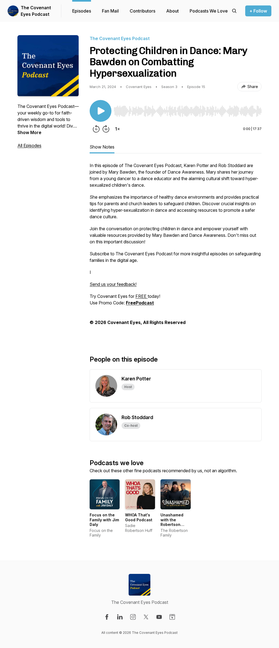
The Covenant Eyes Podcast (36, 11)
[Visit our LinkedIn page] (120, 617)
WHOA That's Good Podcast (138, 517)
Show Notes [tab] (102, 147)
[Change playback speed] (117, 129)
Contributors (142, 11)
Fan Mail (110, 11)
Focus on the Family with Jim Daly (104, 520)
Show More (29, 132)
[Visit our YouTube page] (159, 617)
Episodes (81, 11)
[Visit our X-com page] (146, 617)
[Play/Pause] (100, 111)
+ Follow (258, 11)
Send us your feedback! (113, 284)
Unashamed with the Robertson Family (171, 522)
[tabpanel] (176, 250)
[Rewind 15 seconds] (96, 129)
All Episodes (29, 145)
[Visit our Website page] (172, 617)
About (172, 11)
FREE (141, 296)
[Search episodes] (234, 11)
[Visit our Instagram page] (133, 617)
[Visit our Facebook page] (107, 617)
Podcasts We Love (209, 11)
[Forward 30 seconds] (106, 129)
